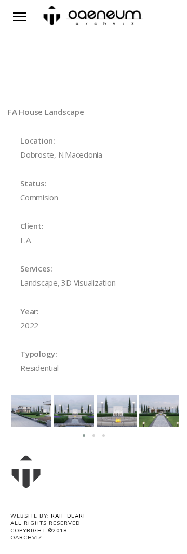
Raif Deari (68, 516)
